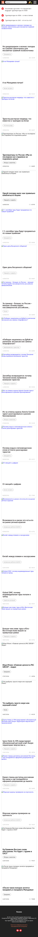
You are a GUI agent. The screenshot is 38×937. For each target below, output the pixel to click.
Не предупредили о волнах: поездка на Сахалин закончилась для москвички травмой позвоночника (19, 48)
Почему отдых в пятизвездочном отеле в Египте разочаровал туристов (17, 450)
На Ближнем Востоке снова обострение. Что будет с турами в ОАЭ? (17, 851)
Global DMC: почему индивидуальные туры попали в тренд (17, 594)
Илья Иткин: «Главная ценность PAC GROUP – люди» (18, 666)
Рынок (5, 311)
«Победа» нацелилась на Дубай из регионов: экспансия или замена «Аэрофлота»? (18, 342)
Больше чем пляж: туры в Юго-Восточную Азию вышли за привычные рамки (16, 631)
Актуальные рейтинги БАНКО (12, 527)
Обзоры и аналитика (9, 162)
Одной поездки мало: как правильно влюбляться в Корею (19, 194)
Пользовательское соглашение (19, 926)
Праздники (7, 672)
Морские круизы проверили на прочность (16, 814)
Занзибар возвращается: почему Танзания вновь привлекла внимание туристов (17, 378)
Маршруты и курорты (10, 200)
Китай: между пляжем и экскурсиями (19, 556)
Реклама (19, 912)
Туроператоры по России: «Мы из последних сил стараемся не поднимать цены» (17, 157)
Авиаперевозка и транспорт (11, 347)
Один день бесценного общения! (17, 267)
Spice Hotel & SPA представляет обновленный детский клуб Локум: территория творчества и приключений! (18, 743)
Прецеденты (7, 54)
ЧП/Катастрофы (8, 125)
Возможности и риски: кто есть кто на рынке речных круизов (18, 521)
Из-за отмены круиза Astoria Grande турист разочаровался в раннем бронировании (19, 414)
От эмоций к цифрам (12, 484)
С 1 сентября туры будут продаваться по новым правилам (19, 232)
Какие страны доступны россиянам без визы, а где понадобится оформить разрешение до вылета (18, 779)
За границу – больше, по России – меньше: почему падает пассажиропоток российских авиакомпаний (17, 305)
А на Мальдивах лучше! (13, 83)
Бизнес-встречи (8, 88)
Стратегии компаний (9, 600)
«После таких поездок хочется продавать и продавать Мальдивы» (18, 889)
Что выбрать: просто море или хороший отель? (16, 704)
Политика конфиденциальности (19, 924)
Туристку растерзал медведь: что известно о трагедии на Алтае (17, 120)
